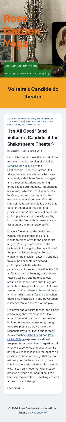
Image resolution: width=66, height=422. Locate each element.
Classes (33, 65)
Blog (7, 65)
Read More (15, 388)
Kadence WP (40, 412)
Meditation (34, 124)
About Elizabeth (19, 65)
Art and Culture (16, 118)
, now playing (20, 165)
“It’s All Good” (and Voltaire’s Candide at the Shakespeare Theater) (33, 137)
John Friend (34, 335)
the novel (44, 290)
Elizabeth (14, 151)
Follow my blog (42, 73)
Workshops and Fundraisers (19, 73)
